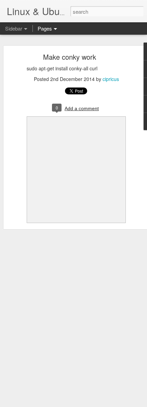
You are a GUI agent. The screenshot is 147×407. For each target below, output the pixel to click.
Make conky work (69, 57)
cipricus (111, 78)
